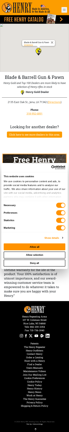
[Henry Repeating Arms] (26, 7)
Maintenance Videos (34, 371)
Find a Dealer (34, 364)
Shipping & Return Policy (34, 405)
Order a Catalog (34, 357)
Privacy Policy (35, 402)
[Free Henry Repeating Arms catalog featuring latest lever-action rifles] (34, 19)
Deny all (34, 263)
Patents (34, 343)
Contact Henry (34, 353)
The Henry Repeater (34, 347)
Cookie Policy (34, 381)
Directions (28, 45)
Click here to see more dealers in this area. (34, 134)
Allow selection (34, 254)
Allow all (34, 246)
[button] (61, 9)
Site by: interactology (34, 424)
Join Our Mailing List (34, 374)
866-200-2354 (37, 326)
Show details (51, 238)
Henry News (34, 392)
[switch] (60, 212)
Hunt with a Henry (34, 360)
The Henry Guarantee (34, 398)
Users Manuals (34, 367)
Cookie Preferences (34, 378)
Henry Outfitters (34, 350)
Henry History (34, 388)
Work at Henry (34, 395)
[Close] (52, 42)
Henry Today (35, 385)
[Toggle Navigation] (64, 10)
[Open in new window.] (21, 336)
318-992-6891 (34, 113)
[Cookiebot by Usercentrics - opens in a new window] (51, 167)
